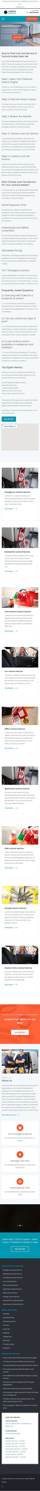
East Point (6, 1340)
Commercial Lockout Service (12, 1278)
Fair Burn (6, 1325)
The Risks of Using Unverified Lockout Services (19, 1361)
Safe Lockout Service (10, 1293)
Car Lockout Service (10, 1281)
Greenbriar (6, 1348)
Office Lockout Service (10, 1285)
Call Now (6, 37)
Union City (6, 1329)
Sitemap (4, 1482)
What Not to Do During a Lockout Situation (17, 1388)
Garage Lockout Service (11, 1297)
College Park (7, 1337)
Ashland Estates (8, 1318)
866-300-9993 (33, 13)
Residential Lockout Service (12, 1274)
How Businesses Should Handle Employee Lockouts (20, 1365)
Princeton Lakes (8, 1344)
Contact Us (19, 7)
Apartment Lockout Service (12, 1289)
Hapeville (6, 1333)
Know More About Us (9, 1115)
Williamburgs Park (9, 1321)
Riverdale (6, 1314)
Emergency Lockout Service (12, 1270)
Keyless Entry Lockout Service (13, 1300)
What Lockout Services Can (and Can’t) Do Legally (20, 1358)
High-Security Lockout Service (13, 1304)
